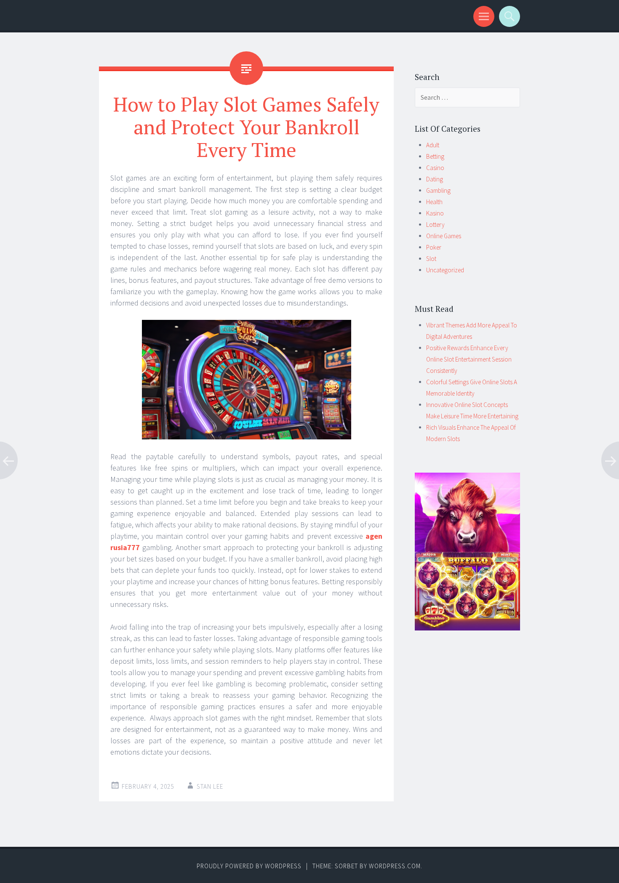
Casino (435, 168)
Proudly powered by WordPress (249, 866)
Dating (434, 179)
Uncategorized (445, 270)
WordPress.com (395, 866)
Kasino (435, 213)
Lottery (435, 225)
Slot (431, 259)
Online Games (443, 236)
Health (434, 202)
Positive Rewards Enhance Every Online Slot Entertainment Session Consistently (469, 359)
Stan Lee (210, 786)
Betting (435, 156)
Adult (432, 145)
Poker (433, 247)
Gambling (438, 190)
